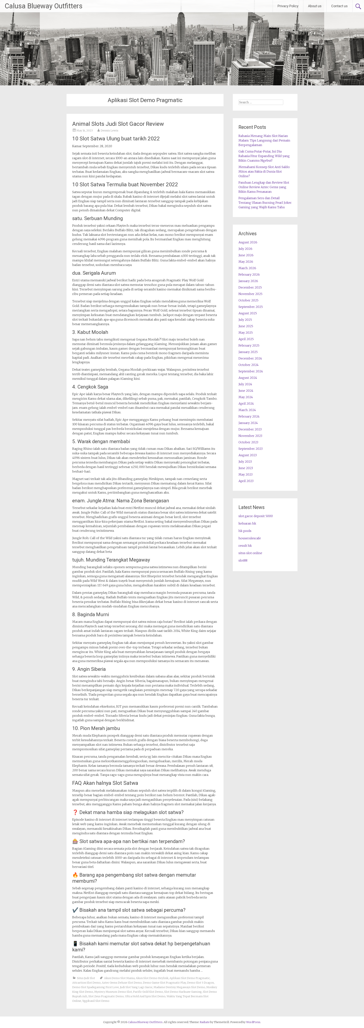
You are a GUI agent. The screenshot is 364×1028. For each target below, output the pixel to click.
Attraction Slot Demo (86, 982)
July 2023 (245, 461)
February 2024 (249, 416)
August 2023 (247, 455)
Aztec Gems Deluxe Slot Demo (122, 982)
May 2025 (245, 332)
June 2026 (245, 255)
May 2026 (245, 261)
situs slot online (250, 553)
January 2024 (248, 423)
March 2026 (247, 268)
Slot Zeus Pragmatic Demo (106, 996)
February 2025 (248, 345)
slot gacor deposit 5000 (255, 516)
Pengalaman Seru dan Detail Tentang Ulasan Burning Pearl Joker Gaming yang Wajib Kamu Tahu (265, 202)
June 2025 (245, 326)
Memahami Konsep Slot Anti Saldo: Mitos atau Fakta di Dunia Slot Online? (264, 171)
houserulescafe (249, 538)
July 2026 (245, 249)
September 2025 (250, 307)
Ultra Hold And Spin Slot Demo (145, 996)
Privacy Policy (288, 6)
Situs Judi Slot (86, 978)
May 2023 (245, 474)
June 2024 (245, 390)
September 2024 (250, 371)
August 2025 (247, 313)
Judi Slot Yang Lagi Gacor (136, 987)
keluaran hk (247, 523)
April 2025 (246, 339)
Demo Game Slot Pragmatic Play (164, 982)
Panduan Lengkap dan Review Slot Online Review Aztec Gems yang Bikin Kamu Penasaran (263, 187)
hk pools (244, 531)
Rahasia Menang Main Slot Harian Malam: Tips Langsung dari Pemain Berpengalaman (264, 140)
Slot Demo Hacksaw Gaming (183, 991)
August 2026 (247, 242)
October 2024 (248, 365)
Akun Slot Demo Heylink (152, 978)
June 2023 (245, 468)
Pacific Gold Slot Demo (148, 991)
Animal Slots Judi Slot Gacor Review (118, 123)
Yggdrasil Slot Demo (95, 1001)
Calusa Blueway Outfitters (43, 6)
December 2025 (250, 287)
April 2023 (245, 481)
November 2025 (250, 294)
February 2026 (249, 274)
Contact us (339, 6)
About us (315, 6)
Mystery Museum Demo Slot (113, 991)
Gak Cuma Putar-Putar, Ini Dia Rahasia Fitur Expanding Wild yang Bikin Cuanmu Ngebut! (264, 155)
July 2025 (245, 320)
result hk (245, 545)
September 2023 (250, 449)
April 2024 (246, 403)
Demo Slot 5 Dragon (200, 982)
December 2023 (250, 429)
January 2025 (248, 352)
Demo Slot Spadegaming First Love (95, 987)
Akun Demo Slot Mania (119, 978)
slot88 (242, 560)
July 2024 (245, 384)
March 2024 (247, 410)
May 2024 (245, 397)
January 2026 (248, 281)
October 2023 (248, 442)
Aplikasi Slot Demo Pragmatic (189, 978)
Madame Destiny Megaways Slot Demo (179, 987)
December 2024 (250, 358)
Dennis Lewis (109, 130)
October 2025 (248, 300)
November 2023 (250, 436)
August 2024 (247, 378)
